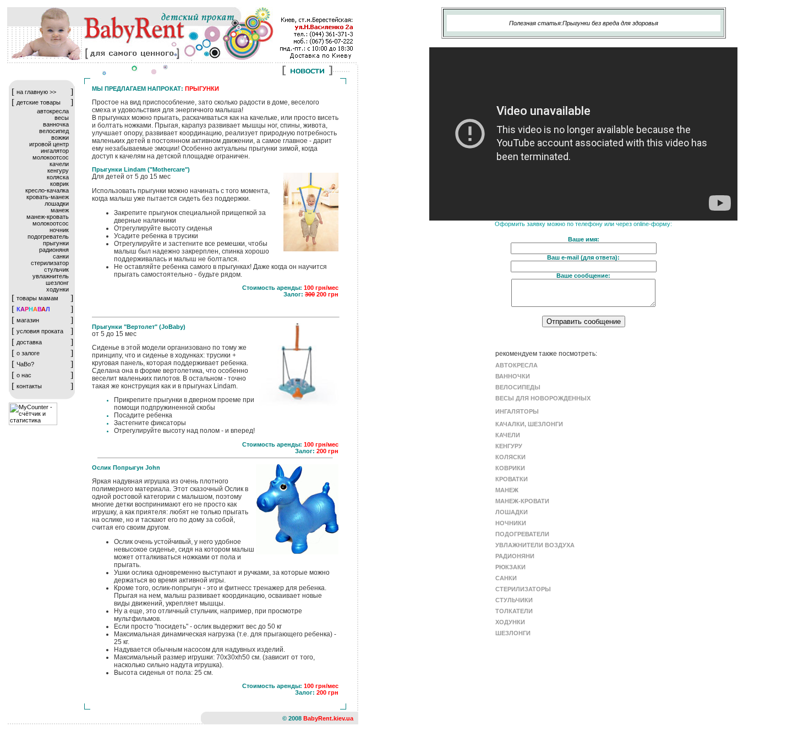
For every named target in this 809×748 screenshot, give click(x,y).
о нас (24, 375)
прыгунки (56, 243)
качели (59, 164)
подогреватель (48, 236)
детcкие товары (39, 102)
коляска (58, 177)
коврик (59, 183)
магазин (28, 320)
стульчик (56, 269)
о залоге (28, 353)
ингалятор (55, 150)
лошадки (57, 203)
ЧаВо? (25, 364)
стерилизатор (50, 263)
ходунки (57, 289)
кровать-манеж (47, 197)
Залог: (294, 294)
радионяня (54, 249)
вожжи (60, 137)
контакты (29, 386)
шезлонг (57, 282)
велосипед (54, 131)
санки (61, 256)
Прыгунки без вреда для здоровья (610, 23)
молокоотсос (50, 157)
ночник (59, 230)
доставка (29, 342)
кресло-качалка (47, 190)
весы (61, 117)
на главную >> (36, 92)
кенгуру (58, 170)
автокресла (53, 111)
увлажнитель (50, 276)
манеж (60, 210)
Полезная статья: (535, 23)
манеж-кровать (47, 216)
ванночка (56, 124)
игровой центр (49, 144)
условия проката (40, 331)
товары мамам (37, 298)
